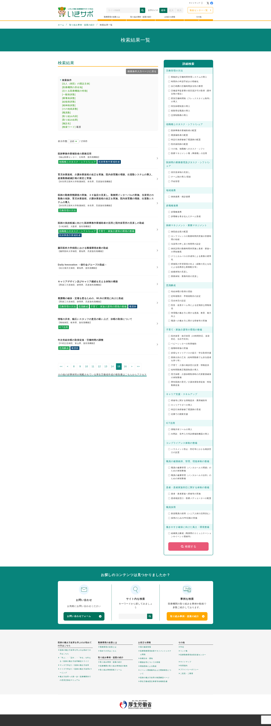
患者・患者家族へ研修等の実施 (186, 494)
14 (112, 366)
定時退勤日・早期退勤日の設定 (186, 296)
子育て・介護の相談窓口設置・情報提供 (190, 365)
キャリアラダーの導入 (181, 405)
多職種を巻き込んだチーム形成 (186, 216)
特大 (179, 10)
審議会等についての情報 (150, 662)
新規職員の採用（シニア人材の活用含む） (191, 513)
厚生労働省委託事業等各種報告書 (154, 681)
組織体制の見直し (179, 272)
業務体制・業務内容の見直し (185, 276)
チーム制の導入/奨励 (181, 177)
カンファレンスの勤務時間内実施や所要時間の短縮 (191, 237)
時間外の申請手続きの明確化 (185, 81)
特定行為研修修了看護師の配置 (186, 139)
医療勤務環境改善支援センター (193, 655)
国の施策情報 (145, 647)
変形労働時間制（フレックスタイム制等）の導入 (191, 100)
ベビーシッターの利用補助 (183, 344)
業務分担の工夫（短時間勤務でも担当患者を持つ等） (191, 359)
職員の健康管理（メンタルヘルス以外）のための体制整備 (191, 476)
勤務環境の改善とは (108, 647)
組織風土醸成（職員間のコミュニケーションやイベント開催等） (191, 534)
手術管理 (175, 181)
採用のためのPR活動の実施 (184, 518)
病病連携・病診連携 (180, 196)
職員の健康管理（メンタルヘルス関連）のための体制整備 (191, 469)
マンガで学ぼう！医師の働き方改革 (74, 665)
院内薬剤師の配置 (179, 144)
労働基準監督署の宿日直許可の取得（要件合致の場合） (191, 92)
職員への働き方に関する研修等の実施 (189, 321)
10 (86, 366)
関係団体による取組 (148, 666)
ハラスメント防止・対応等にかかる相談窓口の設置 (191, 450)
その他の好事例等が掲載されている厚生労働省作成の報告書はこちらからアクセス (102, 374)
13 (105, 366)
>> (138, 366)
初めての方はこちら (108, 651)
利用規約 (184, 666)
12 (99, 366)
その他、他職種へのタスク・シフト (188, 149)
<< (61, 366)
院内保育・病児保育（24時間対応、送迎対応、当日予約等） (190, 337)
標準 (163, 10)
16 (125, 366)
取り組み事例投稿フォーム (111, 670)
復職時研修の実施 (179, 348)
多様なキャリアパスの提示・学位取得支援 (191, 353)
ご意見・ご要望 (186, 673)
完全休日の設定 (178, 300)
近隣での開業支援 (179, 414)
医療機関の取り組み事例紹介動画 (113, 666)
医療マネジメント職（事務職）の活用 (189, 153)
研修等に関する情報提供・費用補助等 (189, 400)
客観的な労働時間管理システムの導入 (189, 77)
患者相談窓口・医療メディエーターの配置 (191, 498)
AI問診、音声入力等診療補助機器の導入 (190, 434)
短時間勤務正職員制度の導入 (185, 370)
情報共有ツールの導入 (181, 429)
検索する (190, 546)
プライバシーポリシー (189, 670)
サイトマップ (194, 3)
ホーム (61, 25)
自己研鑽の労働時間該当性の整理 (187, 86)
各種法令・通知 (146, 658)
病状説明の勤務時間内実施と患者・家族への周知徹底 (191, 250)
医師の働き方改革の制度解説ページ (154, 678)
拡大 (171, 10)
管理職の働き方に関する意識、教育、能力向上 (191, 314)
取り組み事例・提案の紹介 (82, 25)
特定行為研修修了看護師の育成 (186, 409)
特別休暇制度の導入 (180, 106)
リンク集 (184, 651)
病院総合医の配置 (179, 231)
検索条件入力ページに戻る (142, 71)
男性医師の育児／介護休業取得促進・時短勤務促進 (191, 383)
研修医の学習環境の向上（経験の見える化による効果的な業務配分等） (191, 265)
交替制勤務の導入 (179, 115)
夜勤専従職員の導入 (180, 111)
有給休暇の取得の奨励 (181, 291)
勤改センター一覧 (199, 10)
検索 (142, 10)
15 (118, 366)
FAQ (182, 647)
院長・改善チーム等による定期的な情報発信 (191, 306)
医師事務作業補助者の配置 (183, 130)
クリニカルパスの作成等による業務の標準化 (191, 257)
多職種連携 (176, 212)
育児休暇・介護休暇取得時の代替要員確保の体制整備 (191, 375)
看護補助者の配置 (179, 135)
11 (93, 366)
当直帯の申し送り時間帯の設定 (186, 244)
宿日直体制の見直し (180, 172)
